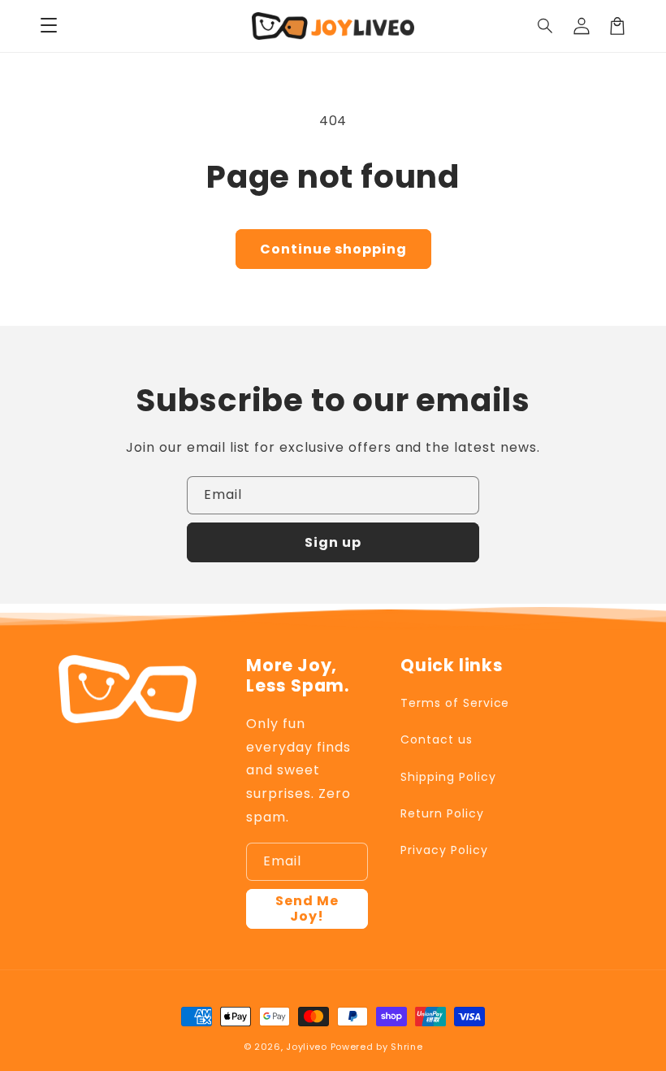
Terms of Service (454, 703)
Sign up (333, 542)
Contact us (436, 739)
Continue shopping (333, 249)
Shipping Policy (447, 777)
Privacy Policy (443, 850)
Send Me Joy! (307, 908)
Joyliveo (306, 1046)
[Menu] (49, 26)
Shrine (406, 1046)
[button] (546, 26)
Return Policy (441, 813)
